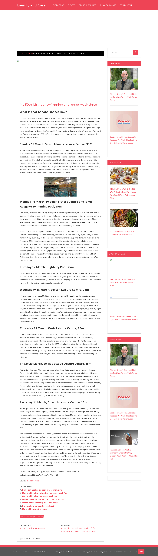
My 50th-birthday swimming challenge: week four (45, 493)
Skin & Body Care (108, 5)
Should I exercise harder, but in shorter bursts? (43, 499)
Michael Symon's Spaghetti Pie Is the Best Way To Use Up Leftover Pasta (123, 97)
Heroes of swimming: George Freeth (38, 506)
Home (21, 53)
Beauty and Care (31, 5)
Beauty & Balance (87, 5)
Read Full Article (33, 481)
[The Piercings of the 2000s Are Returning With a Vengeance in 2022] (124, 260)
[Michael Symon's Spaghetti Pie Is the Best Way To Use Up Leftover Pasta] (124, 70)
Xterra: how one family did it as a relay (40, 502)
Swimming (40, 517)
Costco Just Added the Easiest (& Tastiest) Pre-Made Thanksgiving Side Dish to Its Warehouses (123, 140)
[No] (155, 552)
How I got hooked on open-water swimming (42, 490)
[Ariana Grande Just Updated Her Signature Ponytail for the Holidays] (124, 298)
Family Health (126, 5)
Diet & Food (58, 5)
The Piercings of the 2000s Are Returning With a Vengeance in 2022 (122, 282)
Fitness (71, 5)
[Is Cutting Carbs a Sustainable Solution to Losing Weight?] (124, 210)
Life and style (31, 517)
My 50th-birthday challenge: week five (39, 496)
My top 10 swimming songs (34, 509)
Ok (141, 551)
